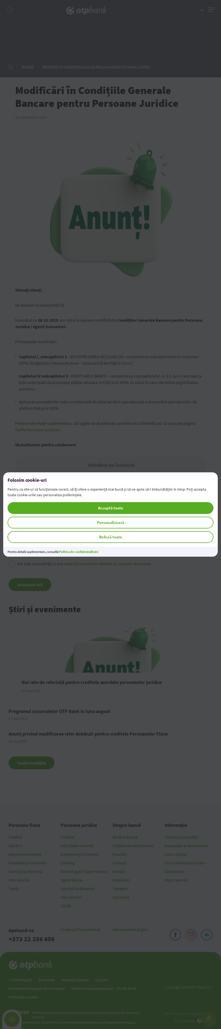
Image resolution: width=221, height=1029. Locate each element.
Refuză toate (110, 536)
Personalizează (110, 522)
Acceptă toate (110, 507)
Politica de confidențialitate (78, 552)
